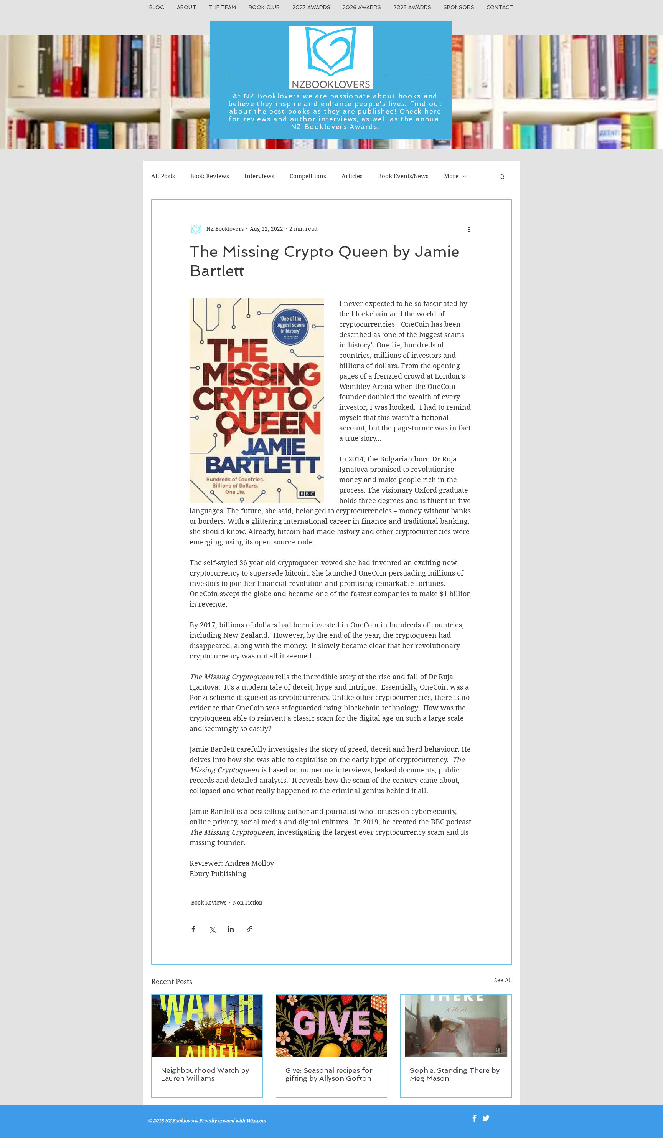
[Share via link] (249, 929)
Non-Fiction (247, 902)
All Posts (163, 176)
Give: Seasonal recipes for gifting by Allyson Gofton (329, 1074)
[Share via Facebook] (193, 929)
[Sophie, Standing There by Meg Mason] (456, 1026)
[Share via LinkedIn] (230, 929)
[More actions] (468, 228)
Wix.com (256, 1120)
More (451, 176)
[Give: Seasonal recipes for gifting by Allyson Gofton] (331, 1026)
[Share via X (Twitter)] (212, 929)
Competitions (308, 176)
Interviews (259, 176)
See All (503, 980)
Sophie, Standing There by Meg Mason (455, 1074)
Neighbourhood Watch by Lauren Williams (205, 1074)
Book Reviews (209, 176)
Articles (352, 176)
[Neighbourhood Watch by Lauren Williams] (207, 1026)
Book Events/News (403, 176)
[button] (502, 176)
